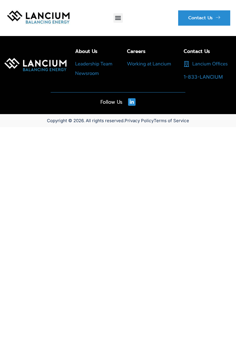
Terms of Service (171, 120)
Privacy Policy (139, 120)
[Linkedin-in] (132, 102)
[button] (118, 18)
